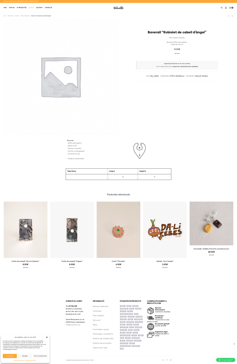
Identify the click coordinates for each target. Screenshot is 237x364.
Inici (5, 7)
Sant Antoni (124, 343)
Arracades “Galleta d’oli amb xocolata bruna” (211, 249)
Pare (122, 337)
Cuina (131, 308)
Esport (130, 311)
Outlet (134, 335)
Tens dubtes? (98, 316)
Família (130, 319)
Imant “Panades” (118, 261)
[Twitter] (170, 360)
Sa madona (137, 340)
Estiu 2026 (138, 316)
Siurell (132, 343)
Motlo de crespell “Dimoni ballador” (25, 261)
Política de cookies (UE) (103, 339)
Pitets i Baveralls (25, 15)
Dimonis (138, 308)
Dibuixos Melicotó (100, 306)
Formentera (138, 319)
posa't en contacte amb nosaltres (185, 66)
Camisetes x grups (101, 329)
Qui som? (39, 7)
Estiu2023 (123, 316)
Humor (123, 324)
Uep (122, 348)
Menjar (198, 76)
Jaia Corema (124, 327)
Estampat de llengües (126, 313)
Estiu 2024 (131, 316)
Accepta (10, 356)
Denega (24, 356)
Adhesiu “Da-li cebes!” (165, 261)
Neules (135, 332)
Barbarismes (124, 308)
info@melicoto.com (73, 325)
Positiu (123, 340)
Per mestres (135, 337)
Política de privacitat (30, 360)
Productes (22, 7)
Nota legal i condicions (103, 334)
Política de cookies (19, 360)
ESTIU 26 (12, 7)
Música (123, 332)
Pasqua (205, 76)
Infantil (17, 15)
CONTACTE (48, 7)
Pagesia (141, 335)
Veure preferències (40, 356)
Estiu (136, 313)
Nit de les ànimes (125, 335)
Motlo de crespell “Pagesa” (72, 261)
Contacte (97, 311)
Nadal (129, 332)
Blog (95, 325)
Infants (129, 324)
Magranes (138, 327)
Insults (136, 324)
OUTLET (31, 7)
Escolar (123, 311)
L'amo (131, 327)
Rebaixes (129, 340)
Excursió (123, 319)
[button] (47, 337)
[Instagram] (163, 360)
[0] (230, 7)
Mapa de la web (100, 348)
